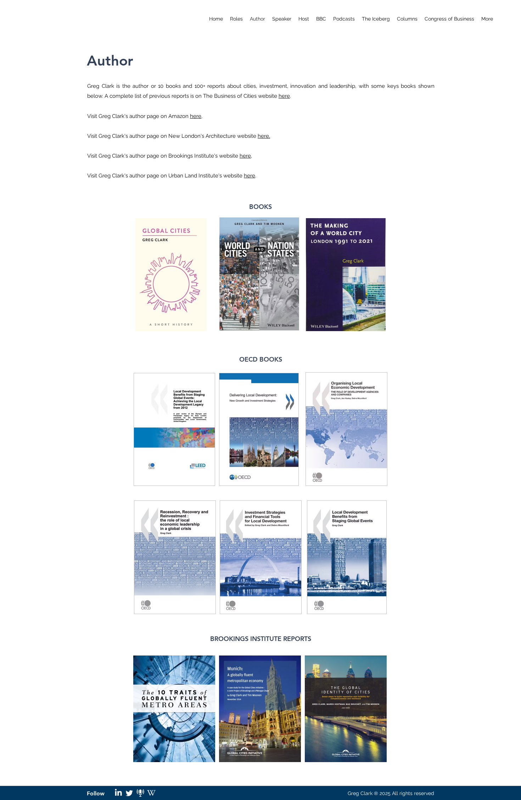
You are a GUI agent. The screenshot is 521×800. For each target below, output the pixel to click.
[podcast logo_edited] (140, 793)
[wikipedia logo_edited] (151, 793)
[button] (344, 18)
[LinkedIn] (118, 793)
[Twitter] (129, 793)
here (284, 96)
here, (264, 136)
